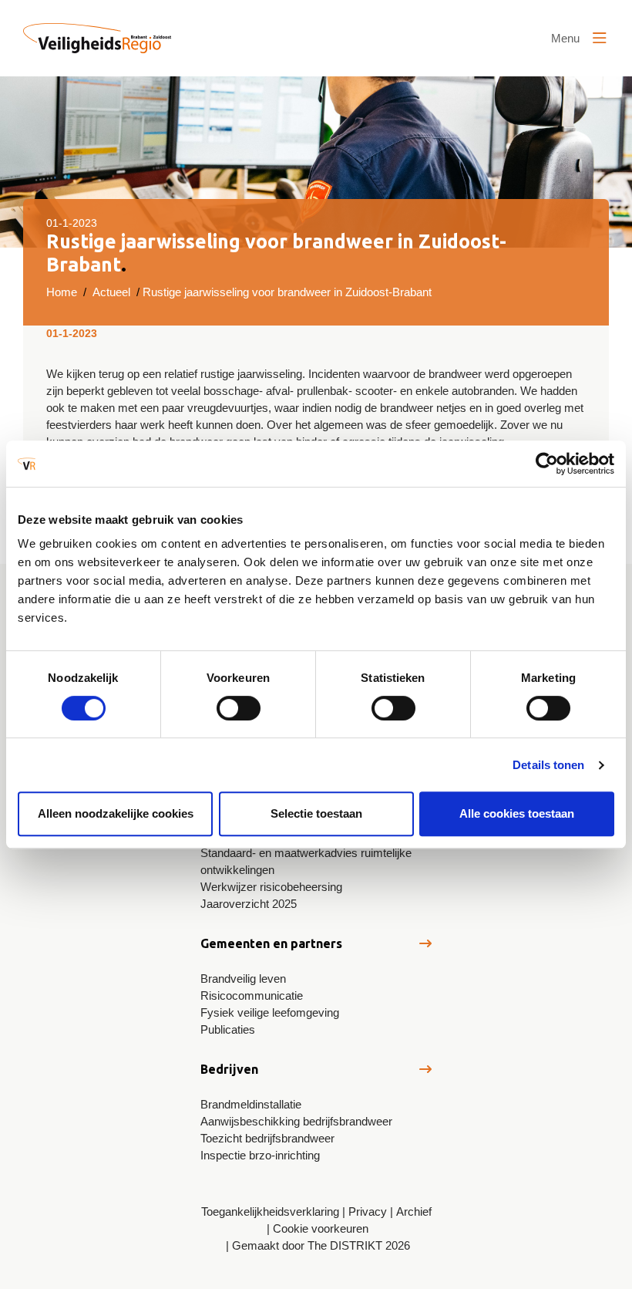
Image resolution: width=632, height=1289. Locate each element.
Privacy (367, 1211)
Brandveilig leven (243, 978)
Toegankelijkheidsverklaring (270, 1211)
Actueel (111, 292)
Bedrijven (229, 1069)
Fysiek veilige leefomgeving (269, 1012)
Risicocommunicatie (251, 995)
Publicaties (227, 1029)
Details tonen (548, 764)
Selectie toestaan (316, 813)
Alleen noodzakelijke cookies (115, 813)
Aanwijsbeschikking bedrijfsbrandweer (296, 1121)
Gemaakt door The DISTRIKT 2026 (321, 1245)
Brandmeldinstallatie (250, 1104)
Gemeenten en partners (271, 943)
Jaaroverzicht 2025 (248, 903)
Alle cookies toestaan (516, 813)
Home (61, 292)
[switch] (239, 708)
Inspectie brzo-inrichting (260, 1155)
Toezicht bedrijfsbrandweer (267, 1138)
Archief (414, 1211)
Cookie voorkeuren (320, 1228)
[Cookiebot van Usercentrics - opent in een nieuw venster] (546, 463)
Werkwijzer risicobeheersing (271, 886)
